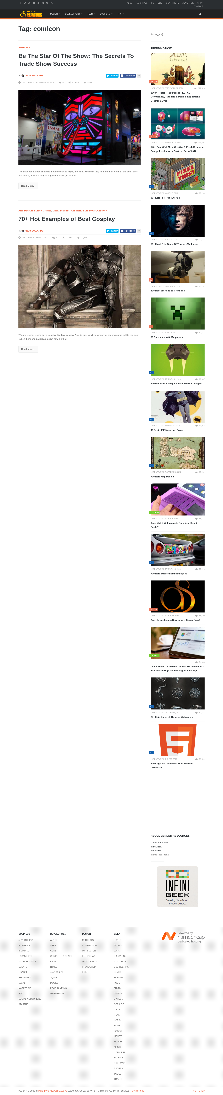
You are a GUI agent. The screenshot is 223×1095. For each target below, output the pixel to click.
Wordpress (57, 993)
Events (22, 967)
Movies (118, 1041)
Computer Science (61, 956)
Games (47, 210)
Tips (119, 14)
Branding (24, 951)
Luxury (118, 1031)
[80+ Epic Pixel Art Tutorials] (178, 174)
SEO (20, 993)
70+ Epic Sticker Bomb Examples (169, 573)
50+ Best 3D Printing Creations (168, 290)
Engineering (121, 967)
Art (20, 210)
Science (118, 1057)
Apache (54, 940)
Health (118, 1015)
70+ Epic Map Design (162, 476)
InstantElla (156, 850)
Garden (118, 999)
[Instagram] (47, 3)
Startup (23, 1004)
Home (117, 1025)
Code (53, 951)
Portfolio (156, 3)
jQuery (54, 977)
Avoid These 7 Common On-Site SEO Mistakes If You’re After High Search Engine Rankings (177, 668)
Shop (200, 3)
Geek (56, 210)
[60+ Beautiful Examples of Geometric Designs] (178, 360)
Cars (117, 951)
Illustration (89, 945)
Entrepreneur (27, 961)
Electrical (120, 961)
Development (72, 14)
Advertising (25, 940)
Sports (118, 1068)
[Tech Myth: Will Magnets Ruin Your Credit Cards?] (178, 499)
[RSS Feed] (39, 3)
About (130, 3)
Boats (117, 940)
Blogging (24, 945)
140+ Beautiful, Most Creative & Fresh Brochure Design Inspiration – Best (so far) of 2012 (177, 149)
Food (117, 983)
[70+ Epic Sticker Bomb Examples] (178, 550)
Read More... (28, 186)
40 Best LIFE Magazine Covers (167, 430)
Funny (38, 210)
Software (120, 1063)
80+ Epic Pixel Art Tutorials (165, 197)
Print (85, 972)
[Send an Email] (34, 3)
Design (54, 14)
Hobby (117, 1020)
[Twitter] (25, 3)
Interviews (89, 956)
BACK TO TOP (198, 1091)
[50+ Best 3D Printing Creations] (178, 267)
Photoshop (89, 967)
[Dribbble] (52, 3)
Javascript (56, 972)
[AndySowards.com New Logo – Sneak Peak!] (178, 596)
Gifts (117, 1009)
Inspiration (67, 210)
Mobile (54, 983)
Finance (23, 972)
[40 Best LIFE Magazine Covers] (178, 407)
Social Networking (29, 999)
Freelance (24, 977)
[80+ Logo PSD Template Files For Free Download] (178, 740)
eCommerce (25, 956)
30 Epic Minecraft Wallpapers (167, 337)
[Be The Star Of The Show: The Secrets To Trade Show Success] (79, 127)
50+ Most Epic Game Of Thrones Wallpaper (174, 244)
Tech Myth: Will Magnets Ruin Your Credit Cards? (174, 525)
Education (120, 956)
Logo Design (89, 961)
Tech (90, 14)
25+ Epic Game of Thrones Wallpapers (172, 717)
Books (118, 945)
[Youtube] (29, 3)
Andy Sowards (33, 75)
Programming (58, 988)
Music (117, 1047)
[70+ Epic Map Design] (178, 453)
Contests (88, 940)
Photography (98, 210)
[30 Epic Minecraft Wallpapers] (178, 314)
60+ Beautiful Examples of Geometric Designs (176, 383)
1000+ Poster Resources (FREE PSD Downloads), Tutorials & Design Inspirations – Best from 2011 (176, 96)
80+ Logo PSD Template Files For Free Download (172, 765)
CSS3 (53, 961)
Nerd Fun (82, 210)
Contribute (172, 3)
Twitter (114, 75)
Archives (142, 3)
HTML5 (53, 967)
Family (117, 972)
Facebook (130, 75)
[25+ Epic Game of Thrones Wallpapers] (178, 693)
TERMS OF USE (137, 1091)
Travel (118, 1079)
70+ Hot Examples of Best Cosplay (66, 219)
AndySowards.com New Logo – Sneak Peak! (175, 620)
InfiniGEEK (156, 846)
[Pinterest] (43, 3)
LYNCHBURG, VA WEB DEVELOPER (53, 1091)
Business (105, 14)
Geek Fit (119, 1004)
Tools (117, 1074)
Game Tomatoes (159, 842)
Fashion (118, 977)
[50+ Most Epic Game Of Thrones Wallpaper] (178, 221)
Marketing (24, 988)
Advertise (188, 3)
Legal (21, 983)
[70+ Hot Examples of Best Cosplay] (79, 286)
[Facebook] (21, 3)
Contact (198, 6)
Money (118, 1036)
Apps (53, 945)
